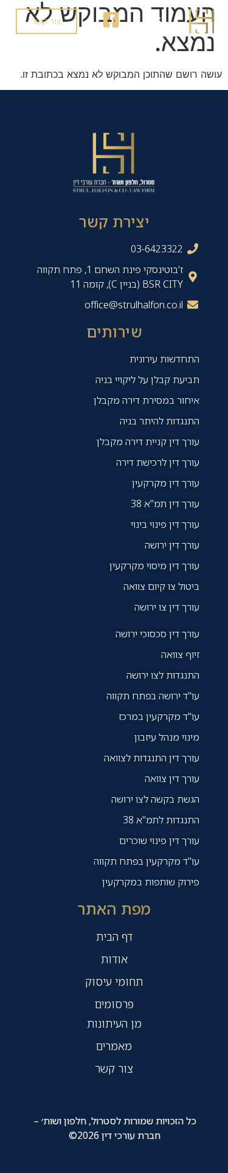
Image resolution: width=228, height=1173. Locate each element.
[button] (154, 22)
